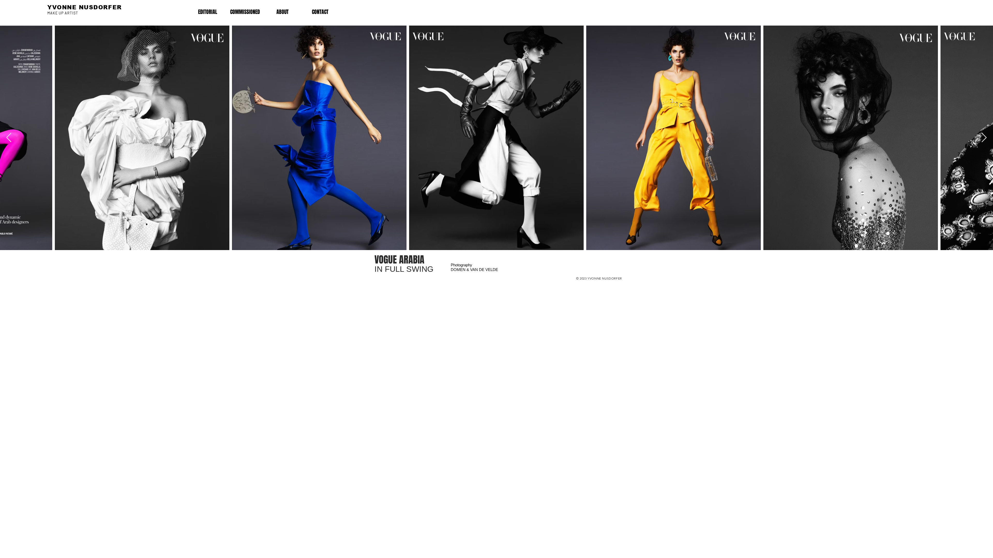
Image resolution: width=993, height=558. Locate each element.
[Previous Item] (9, 138)
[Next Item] (984, 138)
